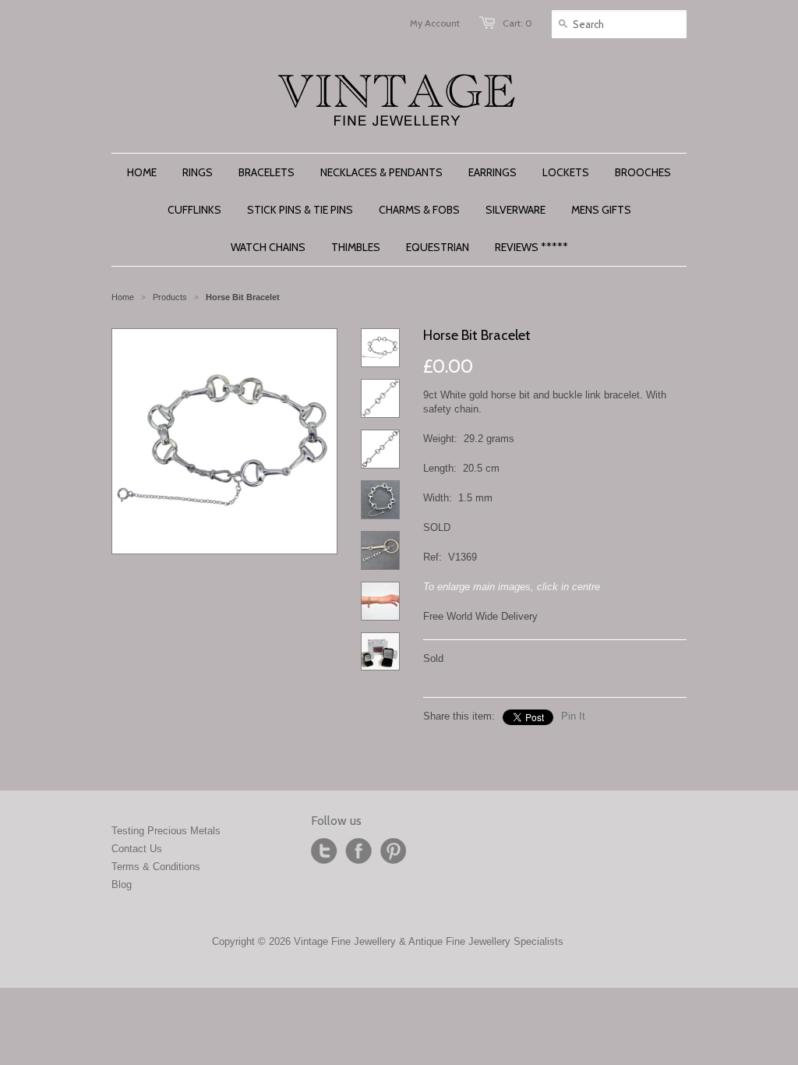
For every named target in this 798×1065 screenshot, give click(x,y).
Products (170, 297)
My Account (435, 23)
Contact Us (136, 848)
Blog (121, 884)
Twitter (324, 851)
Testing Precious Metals (166, 831)
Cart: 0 (517, 23)
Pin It (573, 716)
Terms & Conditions (155, 866)
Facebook (358, 851)
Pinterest (393, 851)
